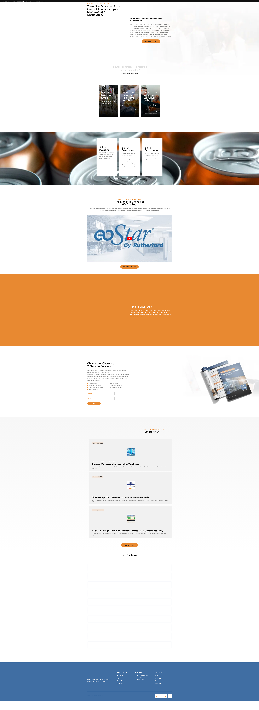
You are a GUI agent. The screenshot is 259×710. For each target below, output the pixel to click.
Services (44, 5)
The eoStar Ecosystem (122, 675)
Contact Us (119, 683)
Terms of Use (158, 680)
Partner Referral (158, 683)
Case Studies (33, 5)
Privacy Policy (158, 678)
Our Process (158, 675)
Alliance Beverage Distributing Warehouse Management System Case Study (127, 530)
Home (12, 5)
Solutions (21, 5)
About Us (54, 5)
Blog (118, 678)
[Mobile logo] (4, 709)
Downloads (119, 680)
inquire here (149, 316)
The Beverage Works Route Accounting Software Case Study (120, 497)
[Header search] (257, 5)
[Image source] (110, 308)
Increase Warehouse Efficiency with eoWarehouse (115, 464)
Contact (64, 5)
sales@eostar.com (41, 1)
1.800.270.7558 (6, 1)
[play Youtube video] (129, 238)
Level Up (137, 312)
